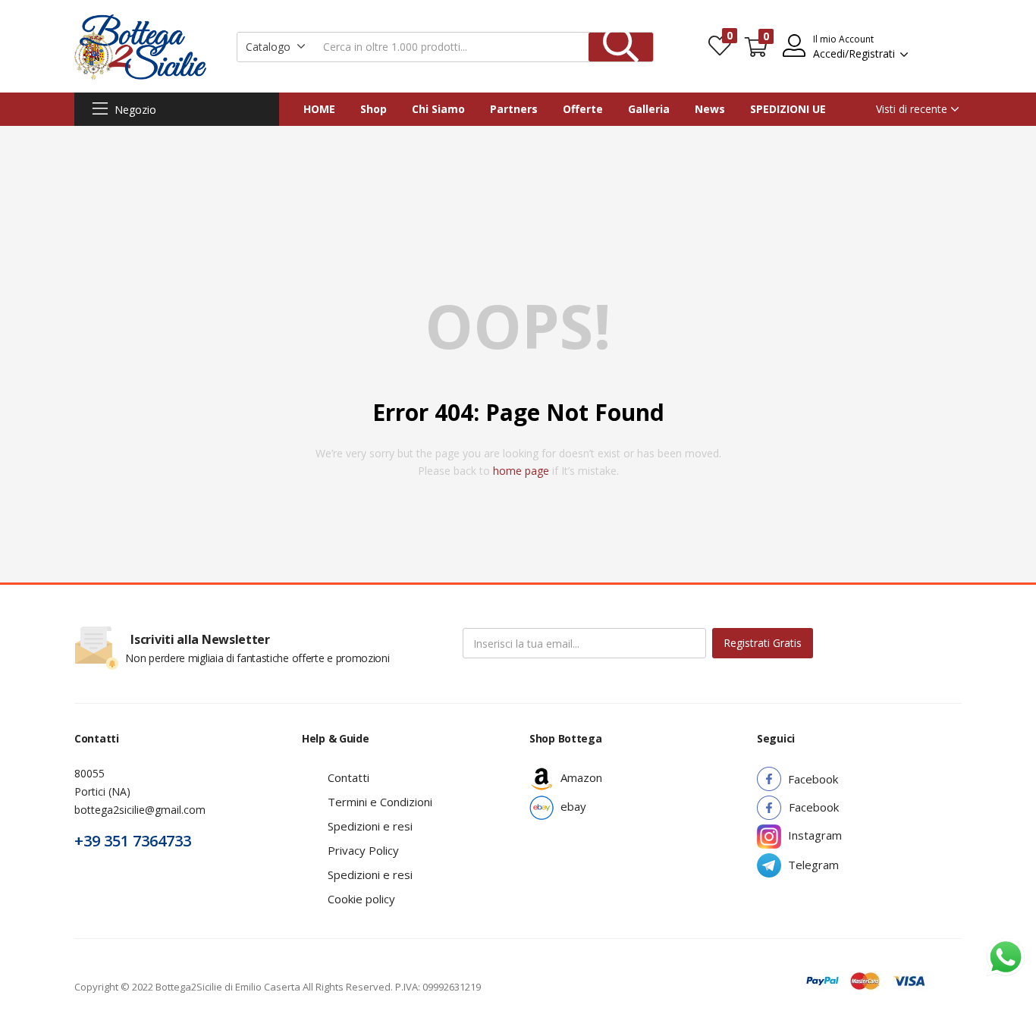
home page (521, 470)
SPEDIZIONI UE (788, 109)
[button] (275, 47)
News (710, 109)
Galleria (649, 109)
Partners (514, 109)
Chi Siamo (438, 109)
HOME (319, 109)
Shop (373, 109)
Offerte (583, 109)
